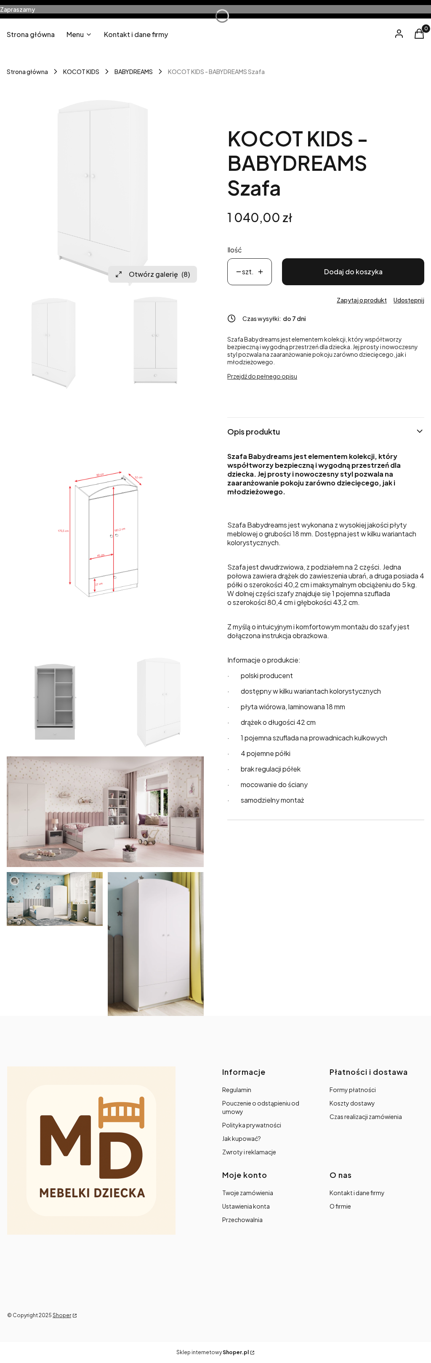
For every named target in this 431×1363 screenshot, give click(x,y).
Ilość (234, 249)
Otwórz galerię (159, 274)
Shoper (62, 1315)
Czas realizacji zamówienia (366, 1116)
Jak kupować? (241, 1138)
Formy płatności (353, 1089)
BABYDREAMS (133, 71)
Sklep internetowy (212, 1352)
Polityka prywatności (251, 1125)
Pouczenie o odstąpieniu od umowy (260, 1107)
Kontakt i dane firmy (357, 1192)
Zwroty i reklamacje (249, 1152)
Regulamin (236, 1089)
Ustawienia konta (246, 1206)
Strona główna (27, 71)
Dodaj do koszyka (353, 271)
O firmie (340, 1206)
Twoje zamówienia (247, 1192)
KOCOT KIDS (81, 71)
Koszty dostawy (352, 1103)
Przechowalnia (242, 1219)
